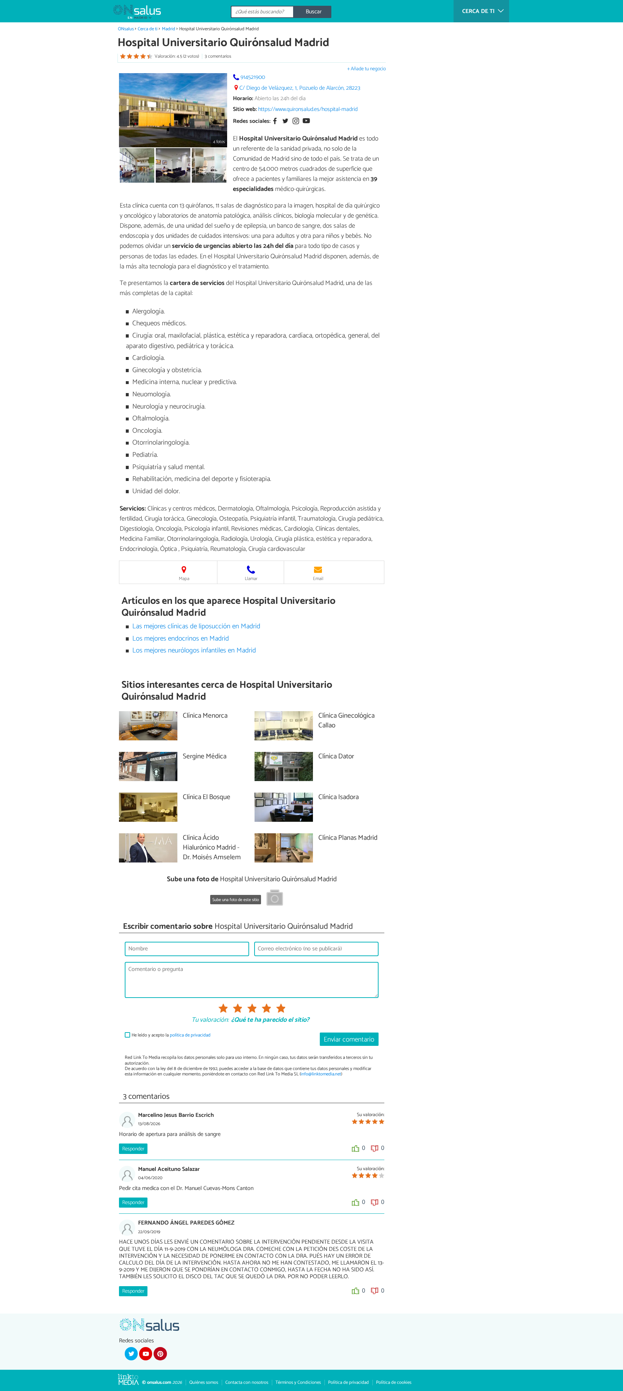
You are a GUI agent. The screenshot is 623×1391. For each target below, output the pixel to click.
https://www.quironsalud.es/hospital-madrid (308, 109)
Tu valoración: (210, 1020)
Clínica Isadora (338, 797)
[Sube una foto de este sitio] (274, 899)
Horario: (243, 98)
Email (318, 579)
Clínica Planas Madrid (347, 838)
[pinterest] (160, 1353)
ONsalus (126, 29)
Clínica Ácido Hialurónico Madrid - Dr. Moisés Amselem (212, 847)
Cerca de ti (148, 29)
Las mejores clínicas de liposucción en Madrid (196, 626)
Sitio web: (245, 109)
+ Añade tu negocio (366, 69)
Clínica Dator (336, 757)
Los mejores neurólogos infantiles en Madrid (194, 650)
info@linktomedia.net (321, 1074)
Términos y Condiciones (298, 1382)
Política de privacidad (348, 1382)
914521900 (252, 77)
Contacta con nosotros (246, 1382)
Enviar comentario (349, 1039)
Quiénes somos (203, 1382)
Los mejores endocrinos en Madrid (180, 638)
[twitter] (131, 1353)
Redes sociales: (251, 121)
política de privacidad (190, 1035)
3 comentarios (218, 56)
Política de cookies (393, 1382)
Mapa (184, 579)
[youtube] (145, 1353)
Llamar (251, 579)
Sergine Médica (204, 757)
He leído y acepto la (171, 1035)
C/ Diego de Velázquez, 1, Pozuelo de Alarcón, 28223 (299, 88)
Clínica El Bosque (206, 797)
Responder (133, 1149)
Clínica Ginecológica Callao (346, 721)
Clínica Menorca (205, 716)
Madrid (168, 29)
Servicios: (133, 508)
